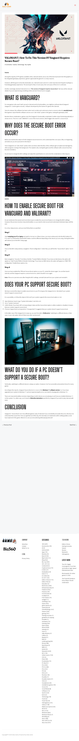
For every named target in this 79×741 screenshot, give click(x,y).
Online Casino (46, 655)
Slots (43, 681)
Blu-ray (44, 562)
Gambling (44, 601)
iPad (43, 625)
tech (43, 695)
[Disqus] (39, 453)
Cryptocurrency (46, 568)
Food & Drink (45, 593)
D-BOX (44, 570)
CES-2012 (45, 564)
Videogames (45, 702)
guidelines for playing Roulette (48, 618)
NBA (43, 647)
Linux (43, 631)
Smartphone (45, 683)
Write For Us (25, 548)
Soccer (44, 687)
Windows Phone (46, 714)
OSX (43, 657)
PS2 (43, 665)
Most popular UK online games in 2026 (68, 574)
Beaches (44, 554)
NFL (43, 653)
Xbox (43, 718)
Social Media (45, 689)
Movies (44, 643)
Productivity (45, 661)
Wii (43, 708)
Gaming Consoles (67, 546)
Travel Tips (45, 700)
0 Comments (8, 64)
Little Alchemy (46, 633)
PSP (43, 673)
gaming (44, 613)
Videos (44, 704)
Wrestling (44, 716)
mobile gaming (46, 641)
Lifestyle (44, 629)
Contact (24, 546)
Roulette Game (46, 679)
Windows (44, 712)
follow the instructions (36, 398)
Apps (43, 552)
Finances (44, 591)
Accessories (45, 546)
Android (44, 550)
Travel (43, 699)
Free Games (45, 597)
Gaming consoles (47, 615)
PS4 (43, 669)
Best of (44, 556)
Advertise (25, 544)
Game (43, 603)
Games (15, 64)
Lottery (44, 635)
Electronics (45, 585)
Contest (44, 566)
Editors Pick (45, 581)
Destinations (45, 572)
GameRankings (46, 609)
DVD (43, 574)
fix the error (46, 313)
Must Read (45, 645)
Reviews (44, 675)
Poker (43, 659)
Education (44, 583)
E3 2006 (44, 576)
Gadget (44, 599)
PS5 (43, 671)
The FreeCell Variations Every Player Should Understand (68, 580)
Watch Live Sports (47, 706)
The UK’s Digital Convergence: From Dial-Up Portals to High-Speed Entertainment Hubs (69, 567)
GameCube (45, 607)
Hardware (45, 621)
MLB (43, 639)
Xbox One (44, 722)
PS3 (43, 667)
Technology (21, 64)
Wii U (43, 710)
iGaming (44, 623)
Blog (43, 560)
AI (42, 548)
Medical (44, 637)
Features (44, 589)
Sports (44, 693)
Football (44, 595)
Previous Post (7, 425)
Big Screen (45, 558)
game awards (46, 605)
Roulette (44, 677)
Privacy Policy (26, 558)
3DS (43, 544)
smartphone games (47, 685)
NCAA (43, 649)
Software (44, 691)
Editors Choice (46, 580)
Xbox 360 (44, 720)
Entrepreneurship (47, 587)
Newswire (45, 651)
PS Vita (44, 663)
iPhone (44, 627)
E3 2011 (44, 577)
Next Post (73, 425)
